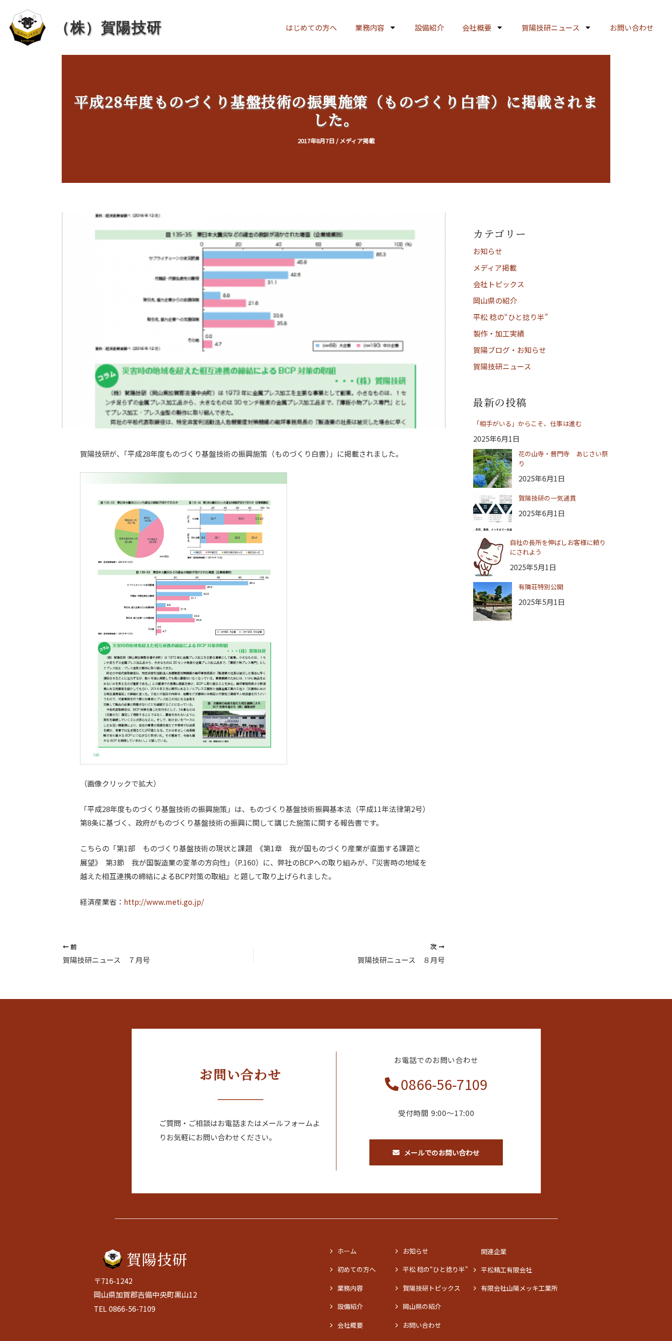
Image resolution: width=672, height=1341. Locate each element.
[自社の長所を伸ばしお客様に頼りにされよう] (488, 557)
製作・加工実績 (498, 333)
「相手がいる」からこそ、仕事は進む (527, 423)
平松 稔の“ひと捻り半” (510, 316)
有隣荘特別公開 (540, 586)
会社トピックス (498, 283)
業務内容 (369, 27)
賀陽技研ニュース (502, 366)
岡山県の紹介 (495, 300)
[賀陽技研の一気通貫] (492, 512)
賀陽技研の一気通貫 (547, 497)
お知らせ (487, 251)
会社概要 (476, 27)
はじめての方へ (311, 27)
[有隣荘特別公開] (492, 601)
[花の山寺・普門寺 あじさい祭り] (492, 468)
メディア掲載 (357, 140)
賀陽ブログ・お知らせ (509, 349)
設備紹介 (429, 27)
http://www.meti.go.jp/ (164, 901)
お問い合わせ (632, 27)
